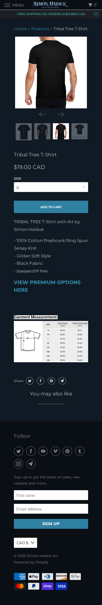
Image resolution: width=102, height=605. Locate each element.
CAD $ (22, 542)
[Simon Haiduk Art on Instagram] (19, 464)
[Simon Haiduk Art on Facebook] (32, 451)
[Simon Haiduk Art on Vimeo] (56, 451)
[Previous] (41, 113)
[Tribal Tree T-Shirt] (51, 72)
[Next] (60, 113)
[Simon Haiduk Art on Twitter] (19, 451)
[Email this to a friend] (61, 381)
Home (20, 28)
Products (40, 28)
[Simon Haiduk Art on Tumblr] (81, 451)
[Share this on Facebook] (40, 381)
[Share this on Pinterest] (51, 381)
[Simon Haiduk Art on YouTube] (44, 451)
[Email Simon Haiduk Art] (32, 464)
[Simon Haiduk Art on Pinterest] (68, 451)
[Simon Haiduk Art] (51, 5)
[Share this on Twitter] (29, 381)
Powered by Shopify (31, 562)
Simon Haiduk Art (42, 556)
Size (17, 178)
